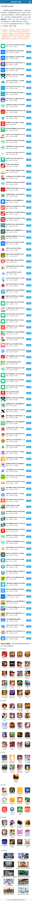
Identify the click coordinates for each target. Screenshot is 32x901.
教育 (5, 10)
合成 (18, 12)
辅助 (23, 15)
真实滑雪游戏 (9, 646)
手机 (5, 15)
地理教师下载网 (16, 2)
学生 (26, 15)
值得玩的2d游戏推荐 (17, 643)
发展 (5, 12)
